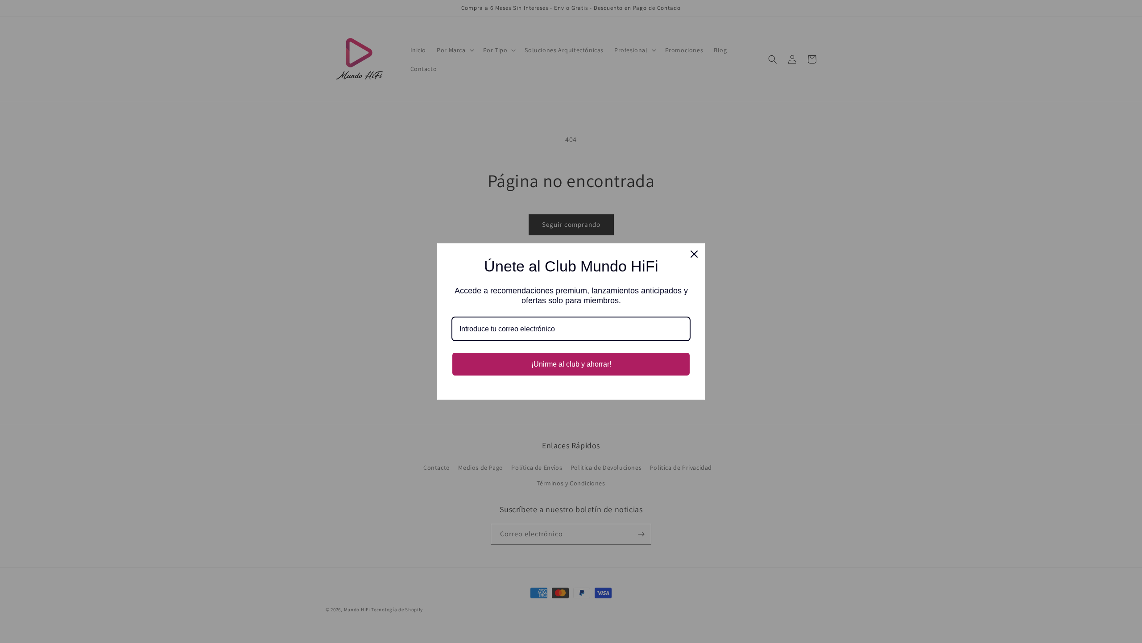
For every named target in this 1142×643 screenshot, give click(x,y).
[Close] (694, 254)
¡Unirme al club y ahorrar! (571, 364)
